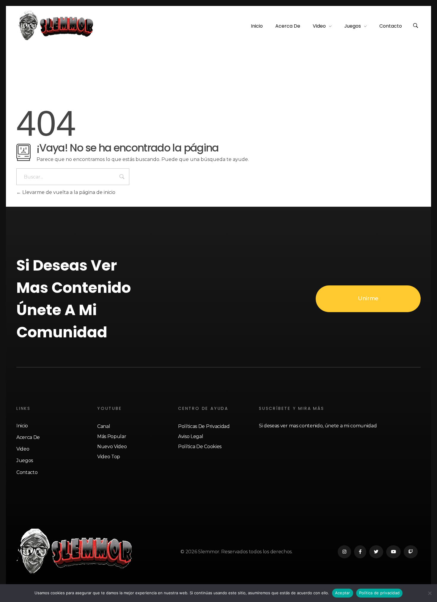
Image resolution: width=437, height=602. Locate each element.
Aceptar (342, 592)
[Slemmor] (55, 25)
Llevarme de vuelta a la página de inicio (68, 192)
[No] (430, 593)
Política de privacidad (379, 592)
